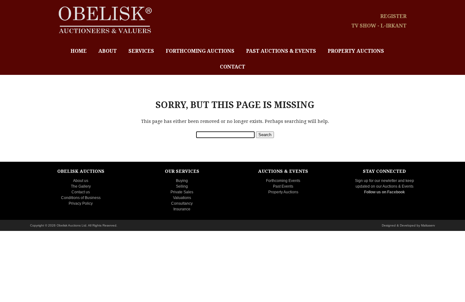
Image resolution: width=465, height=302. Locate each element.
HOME (79, 51)
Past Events (283, 186)
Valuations (182, 198)
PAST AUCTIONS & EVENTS (281, 51)
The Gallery (81, 186)
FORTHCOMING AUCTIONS (200, 51)
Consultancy (182, 203)
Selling (182, 186)
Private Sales (181, 192)
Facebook (396, 192)
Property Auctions (283, 192)
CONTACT (232, 67)
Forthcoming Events (283, 180)
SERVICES (141, 51)
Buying (182, 180)
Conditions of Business (81, 198)
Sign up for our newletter (376, 180)
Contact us (80, 192)
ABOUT (107, 51)
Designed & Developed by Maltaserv (408, 225)
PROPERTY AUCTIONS (356, 51)
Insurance (181, 209)
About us (80, 180)
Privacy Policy (81, 203)
